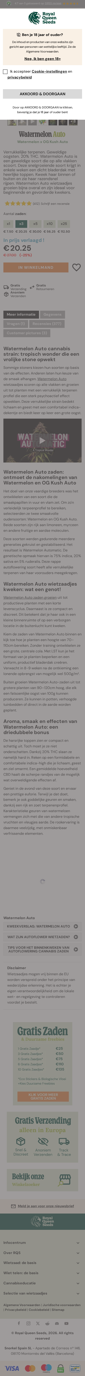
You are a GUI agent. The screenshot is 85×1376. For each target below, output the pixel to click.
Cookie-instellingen (49, 71)
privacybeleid (19, 77)
